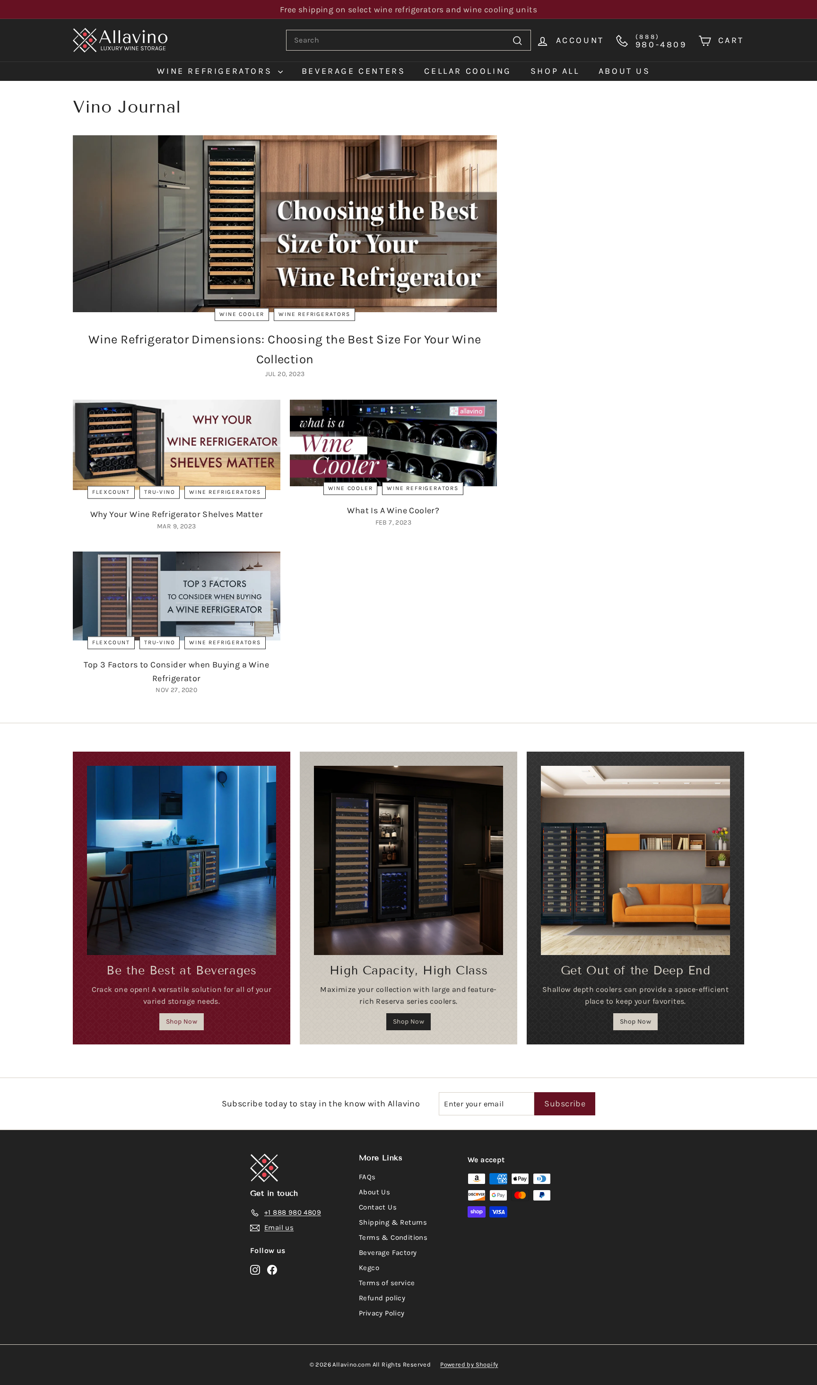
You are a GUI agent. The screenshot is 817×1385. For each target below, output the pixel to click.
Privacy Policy (382, 1313)
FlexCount (111, 492)
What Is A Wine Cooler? (393, 510)
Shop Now (181, 1021)
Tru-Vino (159, 492)
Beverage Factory (388, 1252)
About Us (374, 1192)
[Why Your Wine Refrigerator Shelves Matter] (176, 445)
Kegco (369, 1267)
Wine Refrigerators (216, 71)
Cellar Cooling (467, 71)
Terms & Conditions (393, 1237)
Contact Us (378, 1207)
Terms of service (387, 1283)
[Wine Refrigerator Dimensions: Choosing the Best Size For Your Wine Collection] (285, 224)
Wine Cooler (241, 314)
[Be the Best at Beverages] (181, 860)
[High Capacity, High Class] (408, 860)
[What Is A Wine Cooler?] (393, 443)
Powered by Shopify (469, 1364)
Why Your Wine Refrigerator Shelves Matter (176, 514)
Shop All (555, 71)
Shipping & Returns (393, 1222)
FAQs (367, 1177)
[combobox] (408, 40)
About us (625, 71)
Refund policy (382, 1298)
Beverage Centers (354, 71)
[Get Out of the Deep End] (635, 860)
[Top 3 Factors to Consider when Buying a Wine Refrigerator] (176, 596)
